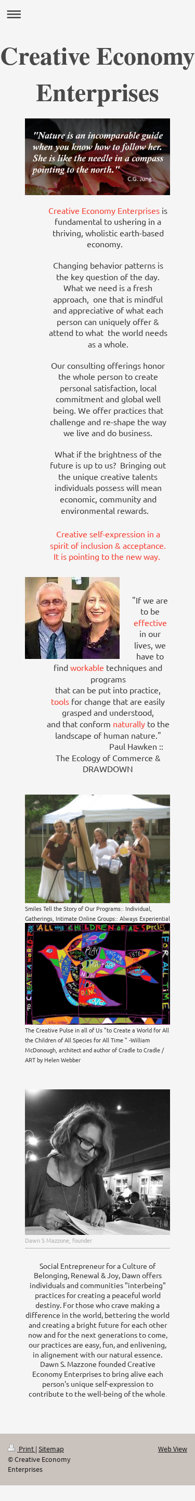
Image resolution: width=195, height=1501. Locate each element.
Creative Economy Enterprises (97, 73)
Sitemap (51, 1449)
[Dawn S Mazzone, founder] (97, 1162)
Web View (172, 1449)
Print (26, 1449)
